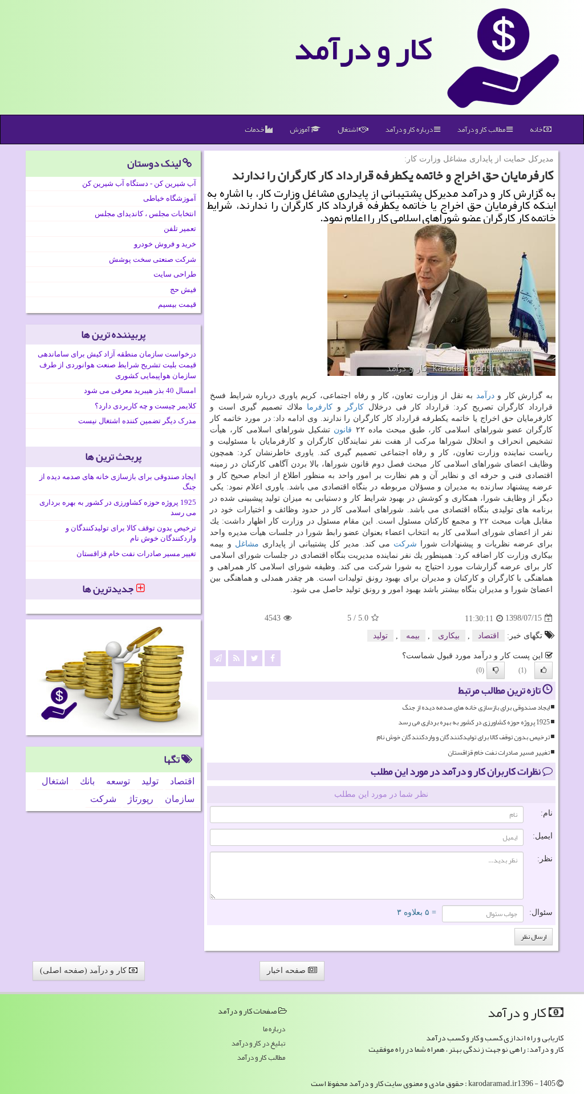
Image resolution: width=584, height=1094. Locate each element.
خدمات (255, 129)
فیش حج (183, 289)
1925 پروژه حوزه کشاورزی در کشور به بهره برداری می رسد (474, 722)
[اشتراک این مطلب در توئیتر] (254, 657)
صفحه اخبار (287, 970)
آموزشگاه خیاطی (169, 198)
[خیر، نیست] (495, 670)
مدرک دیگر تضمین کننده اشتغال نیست (137, 420)
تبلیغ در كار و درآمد (258, 1043)
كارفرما (319, 407)
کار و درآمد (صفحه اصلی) (84, 970)
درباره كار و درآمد (410, 129)
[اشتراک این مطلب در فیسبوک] (273, 657)
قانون (343, 430)
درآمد (485, 395)
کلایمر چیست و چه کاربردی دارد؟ (145, 406)
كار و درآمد (363, 48)
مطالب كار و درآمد (481, 129)
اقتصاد (488, 635)
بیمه (413, 635)
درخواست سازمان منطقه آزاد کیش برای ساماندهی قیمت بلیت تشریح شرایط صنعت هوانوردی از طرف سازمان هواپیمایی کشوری (117, 364)
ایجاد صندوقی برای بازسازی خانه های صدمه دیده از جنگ (476, 707)
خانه (537, 129)
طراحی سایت (174, 274)
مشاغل (247, 544)
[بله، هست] (543, 670)
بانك (87, 781)
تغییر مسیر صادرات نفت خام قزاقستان (499, 752)
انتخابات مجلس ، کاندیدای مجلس (145, 213)
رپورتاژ (140, 799)
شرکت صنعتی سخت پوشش (152, 259)
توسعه (118, 781)
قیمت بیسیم (177, 304)
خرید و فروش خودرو (165, 244)
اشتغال (348, 129)
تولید (380, 635)
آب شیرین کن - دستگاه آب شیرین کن (139, 183)
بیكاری (449, 635)
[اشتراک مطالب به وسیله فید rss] (236, 657)
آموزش (300, 129)
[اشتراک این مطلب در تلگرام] (218, 657)
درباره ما (274, 1029)
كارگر (354, 407)
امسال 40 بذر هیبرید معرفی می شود (140, 390)
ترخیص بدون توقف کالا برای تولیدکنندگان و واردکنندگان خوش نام (463, 737)
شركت (405, 544)
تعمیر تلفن (180, 228)
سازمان (179, 799)
